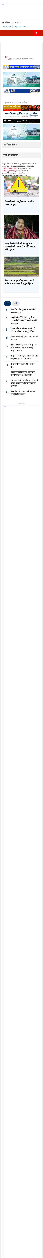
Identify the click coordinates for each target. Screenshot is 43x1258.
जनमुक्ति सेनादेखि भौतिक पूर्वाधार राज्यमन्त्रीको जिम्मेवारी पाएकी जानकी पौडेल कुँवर (24, 320)
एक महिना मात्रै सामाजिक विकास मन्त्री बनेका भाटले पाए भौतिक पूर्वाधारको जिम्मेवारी (24, 383)
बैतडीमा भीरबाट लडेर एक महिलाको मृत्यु (23, 365)
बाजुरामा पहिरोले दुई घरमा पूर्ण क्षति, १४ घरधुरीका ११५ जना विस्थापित (24, 357)
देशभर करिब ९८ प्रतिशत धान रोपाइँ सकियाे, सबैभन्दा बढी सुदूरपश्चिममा (23, 330)
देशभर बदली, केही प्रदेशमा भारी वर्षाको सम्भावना (24, 338)
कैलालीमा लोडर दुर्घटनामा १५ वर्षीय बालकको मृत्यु (23, 311)
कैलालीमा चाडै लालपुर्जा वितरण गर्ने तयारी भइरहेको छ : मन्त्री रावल (23, 373)
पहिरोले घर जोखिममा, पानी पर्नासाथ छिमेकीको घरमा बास (23, 393)
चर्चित (16, 303)
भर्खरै (7, 303)
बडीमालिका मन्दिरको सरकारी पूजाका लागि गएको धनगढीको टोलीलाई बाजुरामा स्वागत (24, 347)
